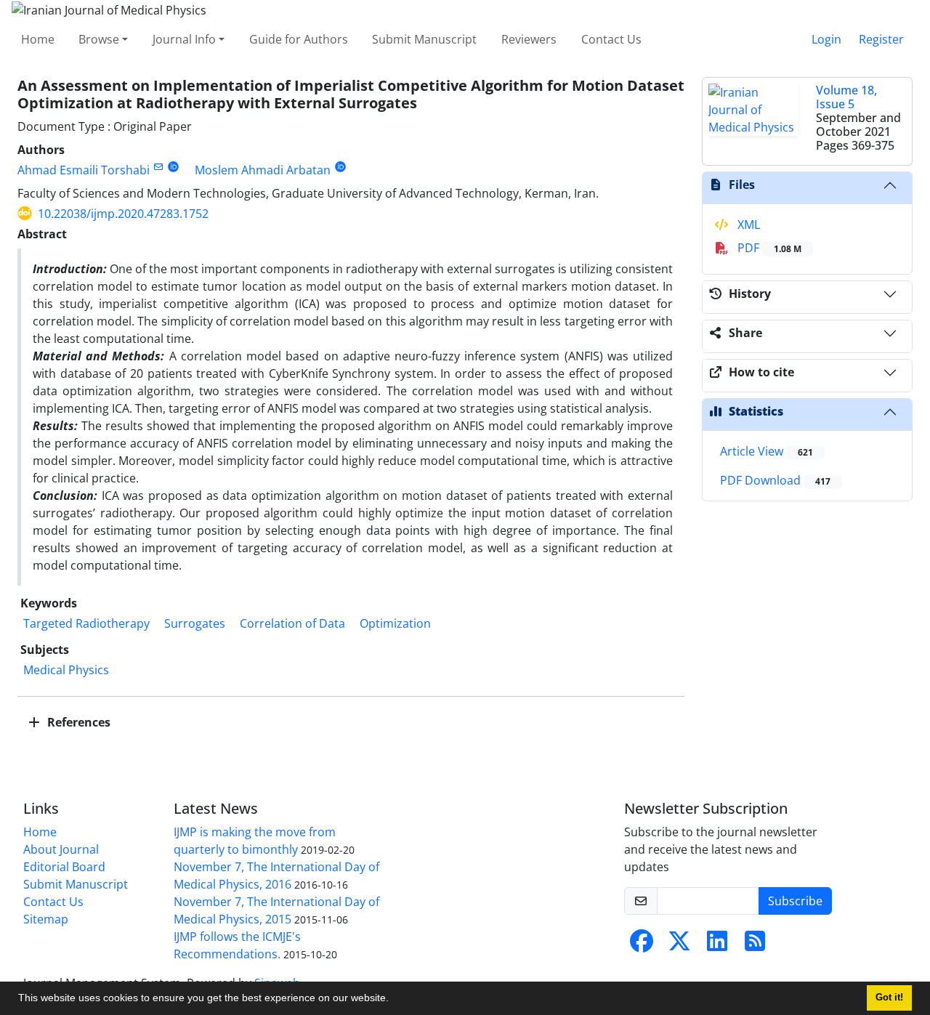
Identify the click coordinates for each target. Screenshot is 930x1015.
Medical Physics (66, 670)
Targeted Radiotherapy (86, 623)
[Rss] (754, 945)
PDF (768, 248)
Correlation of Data (292, 623)
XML (747, 224)
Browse (98, 39)
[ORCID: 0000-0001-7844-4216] (173, 167)
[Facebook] (641, 945)
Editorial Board (64, 867)
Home (37, 39)
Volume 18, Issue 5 (846, 97)
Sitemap (45, 919)
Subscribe (795, 901)
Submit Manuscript (424, 39)
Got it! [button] (889, 997)
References (77, 722)
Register (881, 39)
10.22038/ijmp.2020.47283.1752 (123, 214)
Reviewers (529, 39)
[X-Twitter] (679, 945)
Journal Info (184, 39)
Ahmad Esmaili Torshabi (83, 170)
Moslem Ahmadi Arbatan (263, 170)
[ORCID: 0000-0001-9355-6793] (340, 167)
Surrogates (194, 623)
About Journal (61, 849)
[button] (394, 1000)
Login (826, 39)
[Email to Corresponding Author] (158, 167)
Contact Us (611, 39)
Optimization (395, 623)
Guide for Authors (298, 39)
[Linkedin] (717, 945)
